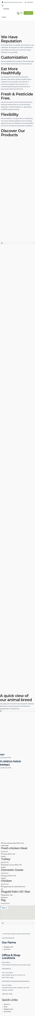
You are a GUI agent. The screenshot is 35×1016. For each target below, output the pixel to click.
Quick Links (10, 1000)
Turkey (5, 859)
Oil (2, 889)
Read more (21, 886)
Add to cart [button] (20, 843)
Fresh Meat (4, 845)
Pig (3, 900)
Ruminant (4, 897)
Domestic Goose (12, 870)
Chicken (6, 881)
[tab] (17, 962)
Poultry (3, 856)
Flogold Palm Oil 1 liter (15, 891)
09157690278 (30, 2)
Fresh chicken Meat (14, 848)
